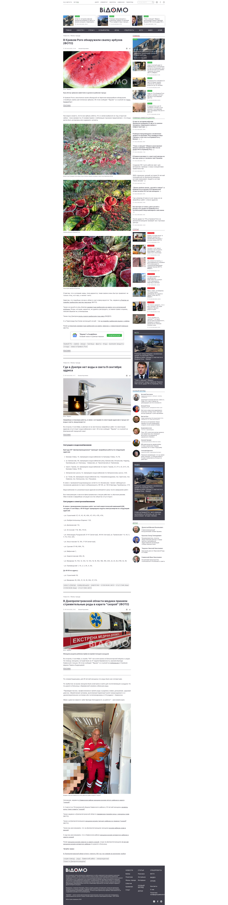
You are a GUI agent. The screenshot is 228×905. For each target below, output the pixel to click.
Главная (68, 30)
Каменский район (88, 858)
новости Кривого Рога (79, 346)
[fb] (126, 48)
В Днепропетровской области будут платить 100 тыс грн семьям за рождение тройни (94, 854)
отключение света (107, 585)
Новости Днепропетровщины (74, 861)
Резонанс (141, 874)
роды (78, 858)
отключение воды (70, 588)
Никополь (112, 2)
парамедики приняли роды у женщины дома (113, 814)
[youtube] (164, 2)
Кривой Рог (68, 344)
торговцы (90, 344)
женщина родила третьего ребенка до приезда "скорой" (105, 821)
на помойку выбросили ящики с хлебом (115, 321)
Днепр (97, 2)
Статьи (90, 30)
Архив (160, 30)
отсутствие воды (122, 585)
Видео (150, 30)
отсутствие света (84, 588)
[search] (153, 2)
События (129, 883)
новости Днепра (70, 585)
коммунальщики (83, 585)
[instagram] (157, 2)
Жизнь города (75, 36)
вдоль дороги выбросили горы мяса (91, 316)
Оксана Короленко (83, 48)
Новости (80, 30)
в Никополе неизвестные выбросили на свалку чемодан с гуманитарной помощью (98, 326)
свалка (76, 344)
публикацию (114, 663)
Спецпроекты (129, 30)
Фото (141, 30)
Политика (129, 877)
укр (75, 2)
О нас (152, 889)
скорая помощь (69, 858)
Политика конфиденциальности (158, 893)
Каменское (121, 2)
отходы (66, 346)
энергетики (95, 585)
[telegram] (129, 48)
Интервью (141, 880)
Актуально (142, 877)
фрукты (98, 344)
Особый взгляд (104, 30)
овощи (83, 344)
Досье (117, 30)
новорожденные (103, 858)
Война (128, 874)
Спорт (128, 890)
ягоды (105, 344)
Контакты (153, 886)
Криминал (129, 887)
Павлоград (129, 2)
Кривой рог (104, 2)
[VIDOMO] (114, 10)
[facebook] (160, 2)
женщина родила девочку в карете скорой (83, 842)
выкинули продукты (116, 344)
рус (78, 2)
